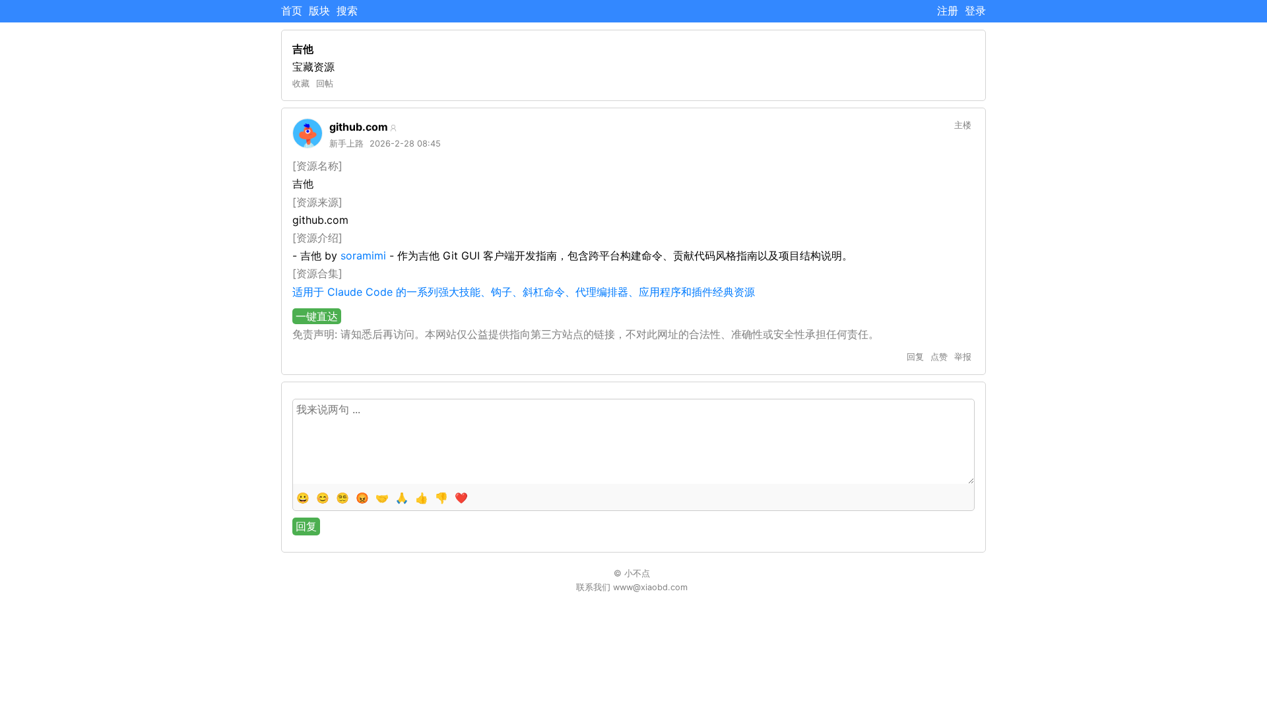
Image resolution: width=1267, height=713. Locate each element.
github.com (358, 126)
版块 (319, 10)
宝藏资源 (313, 66)
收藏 (300, 83)
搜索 (347, 10)
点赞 (939, 357)
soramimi (363, 255)
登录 (975, 10)
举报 (962, 357)
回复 (915, 357)
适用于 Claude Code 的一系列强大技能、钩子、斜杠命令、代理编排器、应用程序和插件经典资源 (523, 291)
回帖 (324, 83)
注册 (947, 10)
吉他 (302, 48)
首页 (291, 10)
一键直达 (317, 316)
